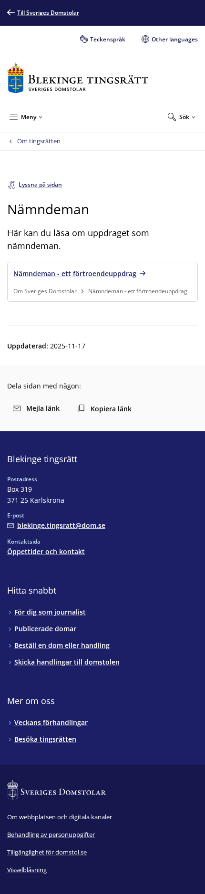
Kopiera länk (111, 408)
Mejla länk (43, 408)
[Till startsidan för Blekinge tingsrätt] (77, 77)
